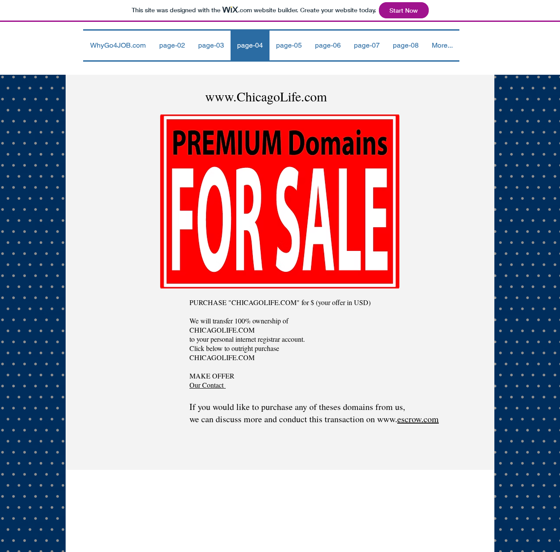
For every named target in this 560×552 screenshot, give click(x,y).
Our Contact (207, 384)
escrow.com (418, 419)
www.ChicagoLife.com (266, 96)
